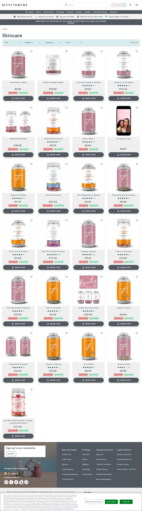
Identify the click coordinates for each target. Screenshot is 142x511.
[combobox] (95, 4)
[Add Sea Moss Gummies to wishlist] (66, 164)
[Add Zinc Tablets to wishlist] (102, 333)
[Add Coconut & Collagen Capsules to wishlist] (102, 51)
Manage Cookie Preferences (16, 468)
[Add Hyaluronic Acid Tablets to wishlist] (137, 51)
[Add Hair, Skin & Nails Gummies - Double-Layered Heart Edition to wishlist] (31, 389)
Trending (69, 12)
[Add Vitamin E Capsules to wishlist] (66, 333)
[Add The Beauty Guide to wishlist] (137, 108)
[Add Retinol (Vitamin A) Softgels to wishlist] (137, 164)
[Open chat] (26, 482)
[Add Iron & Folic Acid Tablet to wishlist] (31, 220)
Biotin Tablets (88, 139)
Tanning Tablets (123, 364)
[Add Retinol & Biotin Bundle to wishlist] (31, 333)
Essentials (86, 469)
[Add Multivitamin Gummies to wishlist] (66, 108)
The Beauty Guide (123, 139)
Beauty (85, 459)
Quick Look (20, 98)
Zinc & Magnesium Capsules (88, 195)
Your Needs (29, 12)
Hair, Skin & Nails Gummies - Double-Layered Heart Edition (18, 422)
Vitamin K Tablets (124, 308)
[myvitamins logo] (14, 5)
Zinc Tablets (88, 364)
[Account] (130, 5)
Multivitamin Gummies (53, 139)
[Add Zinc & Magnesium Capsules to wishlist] (102, 164)
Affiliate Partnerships (104, 474)
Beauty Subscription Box (88, 308)
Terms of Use (69, 509)
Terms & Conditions (103, 464)
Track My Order (67, 479)
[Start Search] (66, 4)
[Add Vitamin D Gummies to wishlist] (137, 220)
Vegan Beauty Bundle (18, 139)
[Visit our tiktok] (16, 482)
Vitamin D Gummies (124, 251)
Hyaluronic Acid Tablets (123, 82)
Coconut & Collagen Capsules (89, 82)
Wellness (85, 464)
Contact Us (66, 454)
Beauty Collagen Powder (53, 82)
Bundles (88, 12)
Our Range (60, 12)
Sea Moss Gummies (53, 195)
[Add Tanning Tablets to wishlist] (137, 333)
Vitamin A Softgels (53, 308)
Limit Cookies (111, 502)
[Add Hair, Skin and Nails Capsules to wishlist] (31, 277)
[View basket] (137, 5)
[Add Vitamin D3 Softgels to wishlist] (31, 164)
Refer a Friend (126, 469)
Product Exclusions (124, 454)
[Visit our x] (21, 482)
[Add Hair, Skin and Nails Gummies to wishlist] (66, 220)
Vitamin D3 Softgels (18, 195)
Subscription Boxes (100, 12)
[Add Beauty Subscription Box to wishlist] (102, 277)
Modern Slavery (102, 469)
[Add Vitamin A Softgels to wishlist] (66, 277)
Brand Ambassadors (103, 479)
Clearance (113, 12)
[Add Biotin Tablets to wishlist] (102, 108)
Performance (87, 474)
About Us (99, 454)
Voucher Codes (123, 464)
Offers (38, 12)
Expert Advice (48, 12)
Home (5, 29)
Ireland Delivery (67, 469)
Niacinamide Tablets (18, 82)
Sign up (11, 454)
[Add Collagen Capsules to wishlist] (102, 220)
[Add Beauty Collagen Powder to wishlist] (66, 51)
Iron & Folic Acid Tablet (18, 251)
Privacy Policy (101, 459)
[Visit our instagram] (6, 482)
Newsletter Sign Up (124, 459)
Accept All (126, 502)
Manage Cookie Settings (94, 502)
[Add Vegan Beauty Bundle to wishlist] (31, 108)
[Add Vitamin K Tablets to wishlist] (137, 277)
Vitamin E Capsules (53, 364)
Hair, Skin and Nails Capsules (18, 308)
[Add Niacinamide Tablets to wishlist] (31, 51)
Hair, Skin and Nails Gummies (53, 251)
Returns (65, 464)
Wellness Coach (119, 5)
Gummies (79, 12)
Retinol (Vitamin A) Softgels (123, 195)
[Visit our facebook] (11, 482)
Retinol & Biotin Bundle (18, 364)
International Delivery (70, 474)
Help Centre (66, 459)
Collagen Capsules (88, 251)
